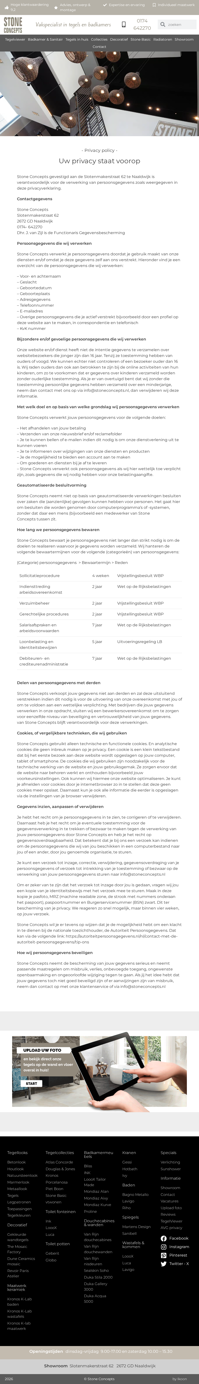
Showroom (184, 39)
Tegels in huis (77, 39)
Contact (99, 46)
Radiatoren (162, 39)
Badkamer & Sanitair (45, 39)
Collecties (99, 39)
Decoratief (119, 39)
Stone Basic (141, 39)
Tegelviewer (15, 39)
